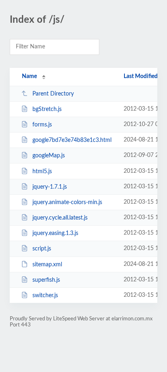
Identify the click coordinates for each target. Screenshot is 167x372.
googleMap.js (48, 156)
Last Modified (141, 76)
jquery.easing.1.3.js (55, 233)
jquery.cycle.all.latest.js (60, 218)
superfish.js (46, 280)
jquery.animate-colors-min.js (67, 202)
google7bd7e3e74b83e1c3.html (71, 140)
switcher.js (45, 295)
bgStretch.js (47, 109)
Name (29, 76)
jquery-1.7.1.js (49, 187)
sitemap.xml (47, 265)
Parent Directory (53, 94)
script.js (41, 249)
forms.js (42, 125)
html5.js (42, 171)
